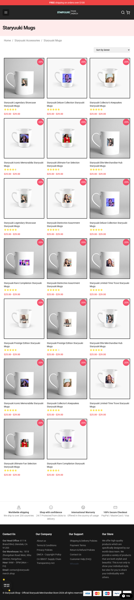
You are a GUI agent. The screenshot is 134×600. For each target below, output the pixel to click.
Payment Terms (78, 545)
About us (41, 540)
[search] (123, 12)
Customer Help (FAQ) (80, 559)
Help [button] (128, 596)
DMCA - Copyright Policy (49, 554)
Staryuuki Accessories (27, 40)
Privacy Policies (44, 550)
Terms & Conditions (46, 545)
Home (7, 40)
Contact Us (75, 554)
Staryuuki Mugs (53, 40)
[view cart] (128, 12)
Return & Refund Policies (82, 550)
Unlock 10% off (6, 585)
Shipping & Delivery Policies (83, 540)
